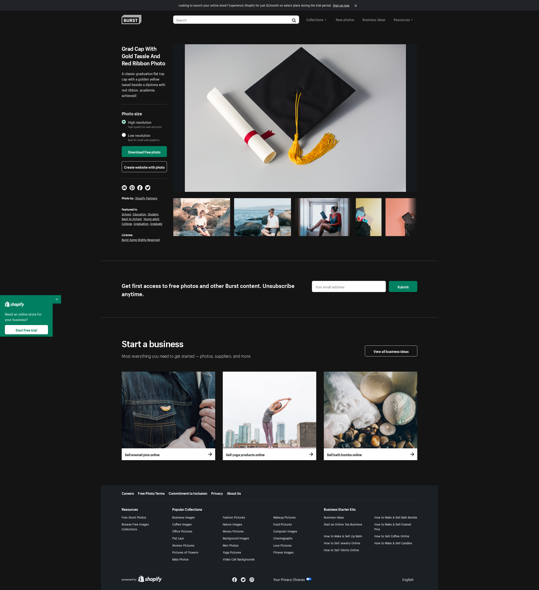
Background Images (236, 538)
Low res (217, 231)
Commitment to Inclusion (188, 493)
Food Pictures (282, 524)
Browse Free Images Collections (135, 526)
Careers (128, 493)
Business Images (183, 517)
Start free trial (26, 329)
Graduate (156, 223)
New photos (345, 19)
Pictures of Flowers (185, 552)
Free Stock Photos (134, 517)
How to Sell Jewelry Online (342, 542)
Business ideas (374, 19)
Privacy (217, 493)
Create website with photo (144, 166)
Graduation (141, 223)
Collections (314, 19)
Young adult (151, 218)
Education (139, 214)
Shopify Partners (146, 198)
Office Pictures (182, 531)
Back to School (132, 218)
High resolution (139, 122)
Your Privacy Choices (289, 579)
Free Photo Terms (151, 493)
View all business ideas (391, 351)
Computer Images (285, 531)
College (127, 223)
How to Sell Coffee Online (391, 536)
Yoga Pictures (232, 552)
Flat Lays (178, 538)
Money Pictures (233, 531)
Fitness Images (283, 552)
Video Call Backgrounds (239, 559)
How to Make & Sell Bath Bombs (395, 517)
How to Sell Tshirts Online (341, 549)
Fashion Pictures (234, 517)
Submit (403, 286)
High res (201, 231)
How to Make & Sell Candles (393, 542)
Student (153, 214)
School (126, 214)
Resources (402, 19)
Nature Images (232, 524)
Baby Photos (180, 559)
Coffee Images (182, 524)
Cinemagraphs (282, 538)
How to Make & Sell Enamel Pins (392, 526)
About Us (234, 493)
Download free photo (144, 151)
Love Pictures (282, 545)
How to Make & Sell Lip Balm (343, 536)
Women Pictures (183, 545)
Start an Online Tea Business (343, 524)
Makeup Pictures (284, 517)
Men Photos (231, 545)
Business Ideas (334, 517)
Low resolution (139, 135)
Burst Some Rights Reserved (141, 239)
